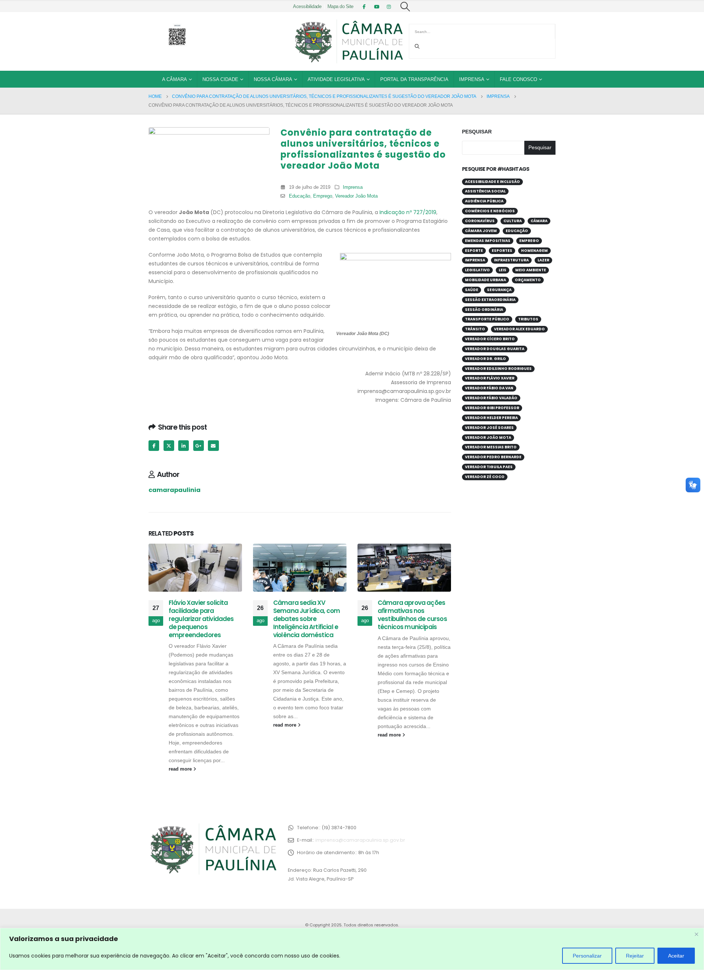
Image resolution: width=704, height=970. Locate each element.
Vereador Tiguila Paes (489, 467)
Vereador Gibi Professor (492, 408)
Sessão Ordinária (484, 309)
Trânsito (475, 329)
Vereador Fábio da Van (489, 388)
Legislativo (477, 270)
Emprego (322, 196)
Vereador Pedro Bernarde (493, 457)
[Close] (696, 934)
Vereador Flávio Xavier (489, 378)
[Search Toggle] (405, 6)
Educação (299, 196)
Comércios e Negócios (490, 211)
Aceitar (676, 956)
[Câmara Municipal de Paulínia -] (348, 41)
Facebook (153, 445)
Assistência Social (485, 191)
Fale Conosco (518, 79)
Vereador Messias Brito (491, 447)
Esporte (474, 250)
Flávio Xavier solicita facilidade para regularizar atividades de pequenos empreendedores (201, 618)
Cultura (512, 221)
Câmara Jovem (481, 231)
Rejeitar (635, 956)
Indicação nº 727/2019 (408, 212)
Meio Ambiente (530, 270)
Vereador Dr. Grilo (485, 358)
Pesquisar (477, 132)
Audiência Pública (484, 201)
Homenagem (534, 250)
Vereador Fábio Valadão (491, 398)
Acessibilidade (307, 6)
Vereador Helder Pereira (491, 417)
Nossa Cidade (220, 79)
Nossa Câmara (273, 79)
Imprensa (471, 79)
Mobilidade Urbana (485, 280)
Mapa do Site (340, 6)
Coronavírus (480, 221)
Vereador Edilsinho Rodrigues (498, 368)
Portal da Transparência (414, 79)
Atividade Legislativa (336, 79)
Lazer (543, 260)
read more (181, 769)
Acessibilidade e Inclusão (492, 181)
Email (213, 445)
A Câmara (174, 79)
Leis (502, 270)
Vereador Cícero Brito (490, 339)
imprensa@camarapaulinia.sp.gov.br (360, 840)
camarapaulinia (174, 490)
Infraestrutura (511, 260)
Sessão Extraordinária (490, 299)
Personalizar (587, 956)
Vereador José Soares (489, 427)
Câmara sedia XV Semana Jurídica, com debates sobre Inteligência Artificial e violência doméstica (306, 618)
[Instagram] (389, 6)
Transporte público (487, 319)
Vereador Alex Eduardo (519, 329)
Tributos (528, 319)
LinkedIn (183, 445)
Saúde (471, 290)
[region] (352, 949)
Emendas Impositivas (487, 240)
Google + (198, 445)
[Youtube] (376, 6)
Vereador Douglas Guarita (494, 349)
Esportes (502, 250)
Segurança (499, 290)
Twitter (169, 445)
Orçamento (528, 280)
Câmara (539, 221)
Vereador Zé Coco (485, 477)
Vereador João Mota (356, 196)
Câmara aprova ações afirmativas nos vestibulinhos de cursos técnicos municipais (412, 614)
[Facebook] (364, 6)
